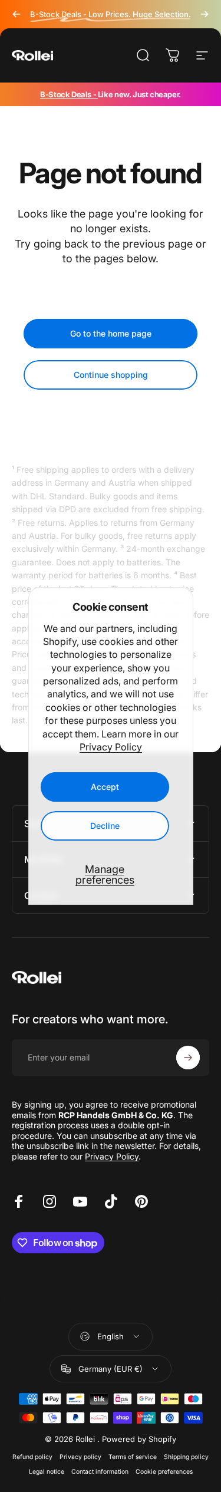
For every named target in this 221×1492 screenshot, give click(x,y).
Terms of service (132, 1457)
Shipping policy (186, 1457)
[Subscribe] (188, 1057)
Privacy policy (80, 1457)
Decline (105, 826)
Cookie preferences (164, 1471)
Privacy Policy (111, 747)
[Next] (204, 14)
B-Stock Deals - (69, 94)
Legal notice (46, 1471)
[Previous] (16, 14)
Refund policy (32, 1457)
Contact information (99, 1471)
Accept (105, 787)
